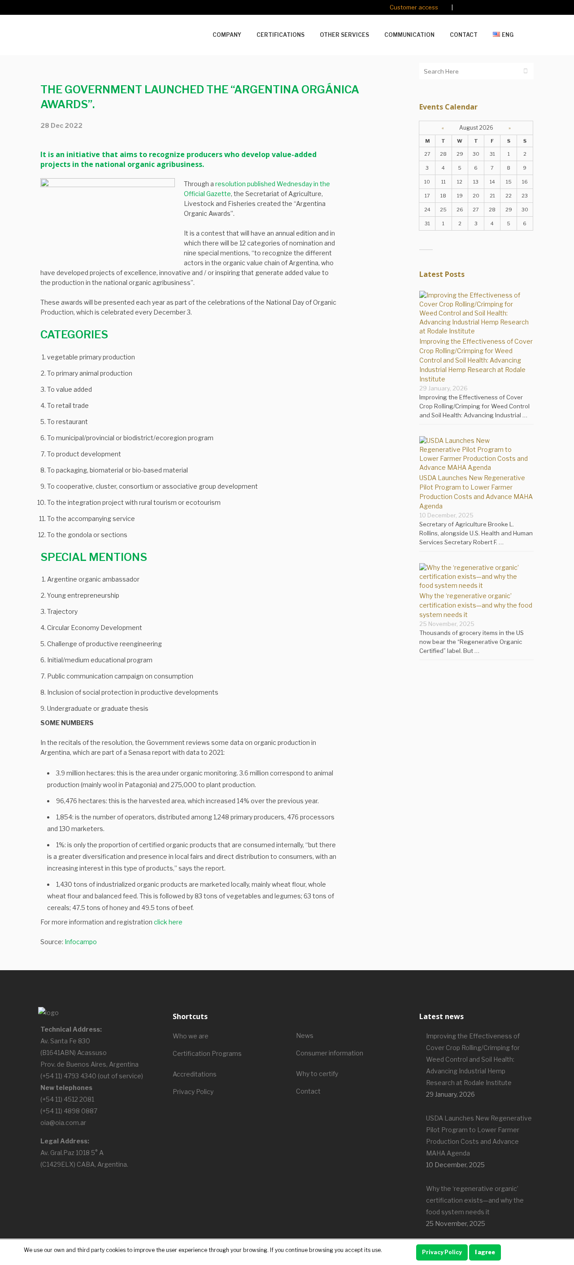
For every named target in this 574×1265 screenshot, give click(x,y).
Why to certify (317, 1073)
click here (168, 922)
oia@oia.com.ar (63, 1122)
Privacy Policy (193, 1091)
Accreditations (195, 1074)
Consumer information (329, 1053)
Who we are (191, 1036)
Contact (308, 1091)
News (304, 1035)
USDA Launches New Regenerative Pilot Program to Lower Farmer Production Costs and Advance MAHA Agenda (479, 1135)
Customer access (414, 7)
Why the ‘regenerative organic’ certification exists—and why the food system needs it (475, 605)
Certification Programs (207, 1053)
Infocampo (81, 941)
